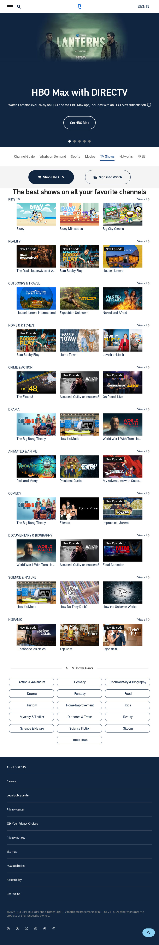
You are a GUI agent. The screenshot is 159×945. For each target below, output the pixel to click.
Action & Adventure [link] (32, 682)
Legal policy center (18, 795)
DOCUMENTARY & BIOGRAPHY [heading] (30, 535)
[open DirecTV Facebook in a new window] (17, 928)
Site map (12, 852)
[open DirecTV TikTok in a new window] (53, 928)
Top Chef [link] (66, 649)
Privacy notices (16, 837)
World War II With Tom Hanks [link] (123, 438)
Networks (125, 156)
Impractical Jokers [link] (115, 523)
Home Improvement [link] (80, 705)
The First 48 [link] (25, 396)
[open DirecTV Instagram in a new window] (35, 928)
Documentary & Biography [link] (128, 682)
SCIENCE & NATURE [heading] (22, 577)
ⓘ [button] (149, 105)
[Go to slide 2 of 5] (74, 141)
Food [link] (128, 693)
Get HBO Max (79, 122)
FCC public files (16, 866)
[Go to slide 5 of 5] (89, 141)
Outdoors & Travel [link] (80, 716)
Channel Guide (24, 156)
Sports (75, 156)
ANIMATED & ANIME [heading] (22, 451)
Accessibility (14, 880)
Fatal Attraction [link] (113, 565)
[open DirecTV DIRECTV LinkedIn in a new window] (8, 928)
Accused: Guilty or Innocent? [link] (79, 396)
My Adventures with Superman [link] (124, 480)
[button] (10, 6)
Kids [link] (128, 705)
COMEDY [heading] (14, 493)
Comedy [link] (80, 682)
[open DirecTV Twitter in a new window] (26, 928)
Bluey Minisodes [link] (71, 228)
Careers (11, 781)
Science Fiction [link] (79, 728)
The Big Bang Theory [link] (31, 438)
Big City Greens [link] (113, 228)
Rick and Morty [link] (27, 480)
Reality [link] (128, 716)
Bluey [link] (20, 228)
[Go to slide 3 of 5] (79, 141)
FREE (141, 156)
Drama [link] (32, 693)
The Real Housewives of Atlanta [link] (39, 270)
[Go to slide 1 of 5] (69, 141)
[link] (36, 214)
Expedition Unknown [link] (74, 312)
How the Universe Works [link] (119, 607)
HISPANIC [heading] (15, 619)
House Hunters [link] (113, 270)
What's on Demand (53, 156)
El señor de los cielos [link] (31, 649)
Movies (90, 156)
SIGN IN (143, 6)
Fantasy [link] (80, 693)
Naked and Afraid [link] (115, 312)
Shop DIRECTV (53, 177)
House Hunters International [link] (36, 312)
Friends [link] (65, 523)
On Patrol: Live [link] (113, 396)
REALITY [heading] (14, 241)
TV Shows (107, 156)
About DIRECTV (16, 767)
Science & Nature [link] (32, 728)
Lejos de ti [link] (110, 649)
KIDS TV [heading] (14, 199)
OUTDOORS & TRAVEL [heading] (24, 283)
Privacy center (15, 809)
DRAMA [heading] (13, 409)
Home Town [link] (68, 354)
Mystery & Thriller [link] (32, 716)
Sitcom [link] (128, 728)
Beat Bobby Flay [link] (71, 270)
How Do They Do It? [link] (73, 607)
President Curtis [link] (71, 480)
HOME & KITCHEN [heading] (21, 325)
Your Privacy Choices (25, 823)
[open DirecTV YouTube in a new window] (44, 928)
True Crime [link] (80, 740)
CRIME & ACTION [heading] (20, 367)
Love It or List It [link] (113, 354)
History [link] (32, 705)
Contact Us (13, 894)
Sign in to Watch (110, 177)
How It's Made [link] (69, 438)
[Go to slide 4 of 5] (84, 141)
